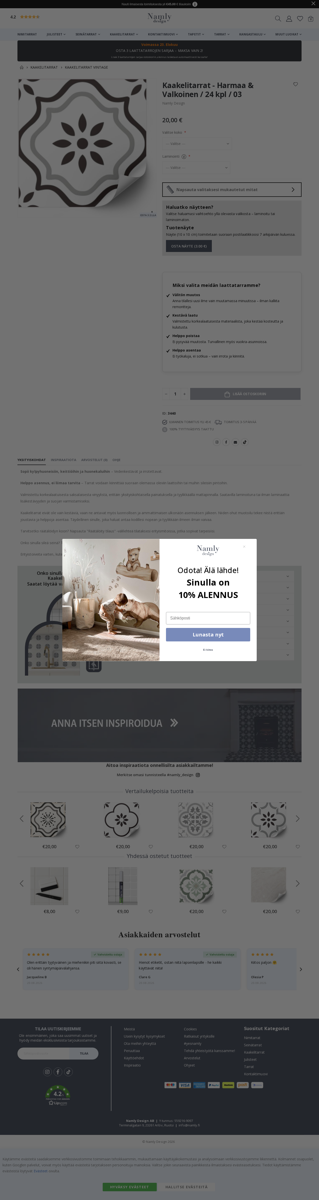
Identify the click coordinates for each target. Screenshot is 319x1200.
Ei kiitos (208, 649)
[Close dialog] (244, 546)
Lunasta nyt (208, 634)
